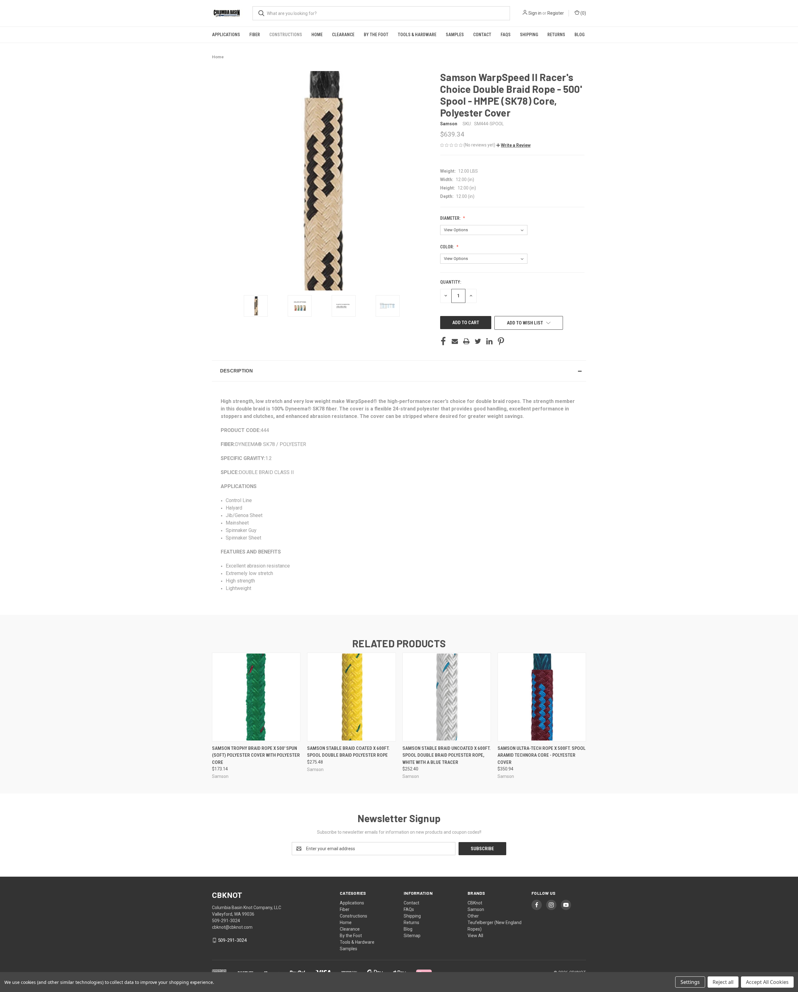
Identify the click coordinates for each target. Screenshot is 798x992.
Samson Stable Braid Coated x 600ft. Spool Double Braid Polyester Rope (348, 751)
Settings (690, 982)
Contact (482, 34)
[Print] (466, 341)
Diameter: (450, 218)
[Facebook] (443, 341)
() (582, 13)
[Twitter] (478, 341)
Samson (476, 909)
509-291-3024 (232, 940)
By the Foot (376, 34)
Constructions (285, 34)
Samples (455, 34)
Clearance (343, 34)
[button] (513, 145)
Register (555, 13)
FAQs (506, 34)
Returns (556, 34)
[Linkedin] (489, 341)
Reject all (723, 982)
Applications (226, 34)
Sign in (534, 13)
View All (475, 935)
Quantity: (450, 282)
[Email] (455, 341)
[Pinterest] (501, 341)
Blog (579, 34)
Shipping (529, 34)
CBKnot (475, 902)
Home (317, 34)
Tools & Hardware (417, 34)
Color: (447, 246)
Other (473, 915)
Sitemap (412, 935)
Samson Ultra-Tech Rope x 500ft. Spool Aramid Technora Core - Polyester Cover (542, 755)
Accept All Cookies (767, 982)
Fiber (254, 34)
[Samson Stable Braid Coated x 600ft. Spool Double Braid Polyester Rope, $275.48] (351, 697)
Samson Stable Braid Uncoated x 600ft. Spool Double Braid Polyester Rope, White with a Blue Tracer (446, 755)
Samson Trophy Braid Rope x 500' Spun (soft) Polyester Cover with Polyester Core (256, 755)
